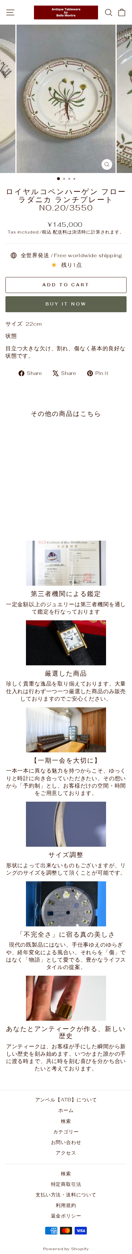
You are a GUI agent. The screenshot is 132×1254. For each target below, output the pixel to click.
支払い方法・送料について (66, 1195)
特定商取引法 (66, 1184)
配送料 (60, 232)
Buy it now (66, 304)
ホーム (65, 1110)
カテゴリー (65, 1132)
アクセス (66, 1153)
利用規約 (66, 1205)
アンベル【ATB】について (66, 1100)
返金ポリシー (66, 1216)
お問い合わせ (66, 1142)
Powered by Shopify (66, 1248)
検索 (66, 1121)
